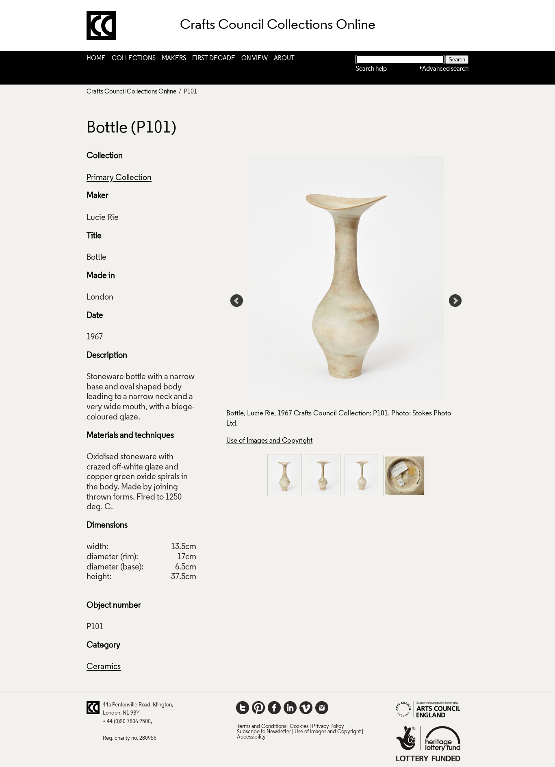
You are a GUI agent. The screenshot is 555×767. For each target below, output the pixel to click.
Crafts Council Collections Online (131, 92)
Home (96, 58)
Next (455, 300)
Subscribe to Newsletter (264, 731)
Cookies (299, 726)
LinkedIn (290, 707)
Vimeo (305, 707)
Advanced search (445, 69)
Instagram (321, 707)
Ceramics (104, 667)
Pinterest (258, 707)
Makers (174, 58)
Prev (236, 300)
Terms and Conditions (261, 726)
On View (254, 58)
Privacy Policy (328, 726)
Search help (371, 69)
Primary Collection (119, 178)
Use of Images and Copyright (269, 440)
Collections (134, 58)
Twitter (242, 707)
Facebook (274, 707)
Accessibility (251, 737)
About (284, 58)
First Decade (213, 58)
